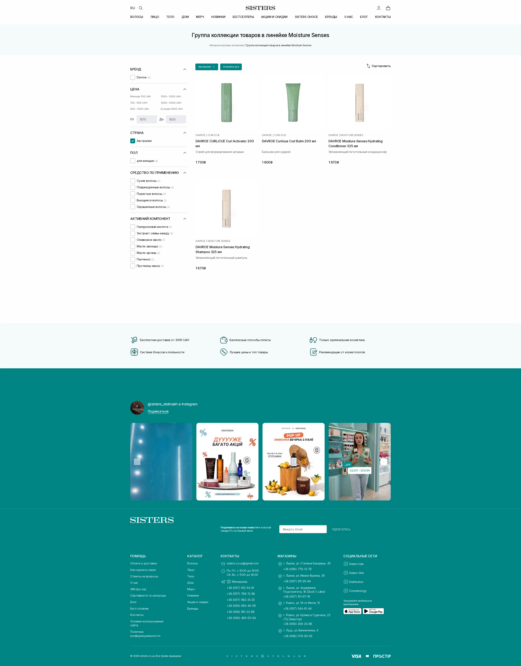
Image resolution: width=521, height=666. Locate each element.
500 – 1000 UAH (139, 108)
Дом (190, 582)
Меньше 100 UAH (140, 96)
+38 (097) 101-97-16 (296, 596)
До (161, 119)
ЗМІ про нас (138, 589)
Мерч (191, 589)
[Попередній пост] (137, 462)
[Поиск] (140, 8)
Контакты (136, 615)
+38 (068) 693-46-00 (241, 605)
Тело (190, 576)
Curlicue (214, 135)
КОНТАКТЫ (383, 17)
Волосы (192, 563)
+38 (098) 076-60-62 (297, 636)
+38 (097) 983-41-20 (241, 599)
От (132, 119)
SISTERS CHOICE (306, 17)
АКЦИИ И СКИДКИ (274, 17)
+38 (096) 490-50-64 (241, 618)
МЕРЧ (200, 17)
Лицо (190, 570)
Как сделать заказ (143, 570)
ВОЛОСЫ (136, 17)
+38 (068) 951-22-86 (241, 611)
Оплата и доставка (143, 563)
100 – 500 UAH (138, 102)
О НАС (348, 17)
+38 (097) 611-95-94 (297, 581)
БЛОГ (364, 17)
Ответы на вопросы (144, 576)
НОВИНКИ (218, 17)
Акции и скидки (197, 602)
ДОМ (185, 17)
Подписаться (158, 411)
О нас (134, 582)
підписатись (341, 529)
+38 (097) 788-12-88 (241, 593)
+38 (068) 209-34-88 (297, 623)
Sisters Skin (356, 573)
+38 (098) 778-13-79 (297, 569)
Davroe (200, 135)
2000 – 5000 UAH (171, 102)
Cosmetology (358, 590)
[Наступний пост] (384, 462)
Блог (133, 602)
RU (132, 8)
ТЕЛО (170, 17)
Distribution (356, 582)
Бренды (192, 608)
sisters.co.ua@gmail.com (243, 563)
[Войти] (378, 8)
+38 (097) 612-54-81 (240, 587)
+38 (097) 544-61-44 (297, 608)
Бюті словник (139, 608)
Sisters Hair (356, 564)
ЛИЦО (154, 17)
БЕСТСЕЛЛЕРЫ (243, 17)
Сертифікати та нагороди (148, 595)
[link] (388, 8)
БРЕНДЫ (331, 17)
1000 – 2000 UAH (171, 96)
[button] (206, 67)
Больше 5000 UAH (172, 108)
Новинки (193, 595)
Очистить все (231, 66)
